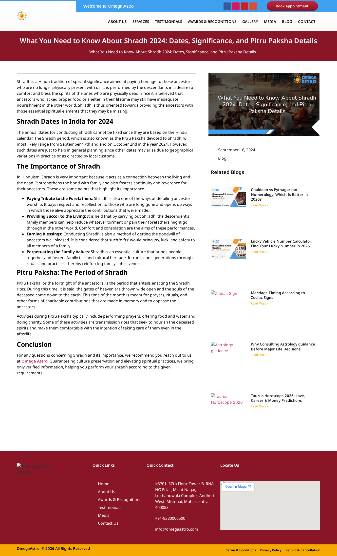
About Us (117, 21)
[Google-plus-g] (253, 6)
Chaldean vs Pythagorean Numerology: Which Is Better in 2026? (279, 194)
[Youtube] (244, 6)
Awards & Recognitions (212, 21)
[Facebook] (227, 6)
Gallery (250, 21)
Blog (287, 21)
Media (270, 21)
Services (140, 21)
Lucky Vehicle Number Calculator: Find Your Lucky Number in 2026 (281, 244)
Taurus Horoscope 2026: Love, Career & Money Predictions (278, 398)
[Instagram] (236, 6)
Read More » (259, 205)
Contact (307, 21)
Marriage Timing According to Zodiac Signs (278, 295)
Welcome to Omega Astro (108, 6)
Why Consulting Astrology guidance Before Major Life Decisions (283, 346)
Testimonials (168, 21)
